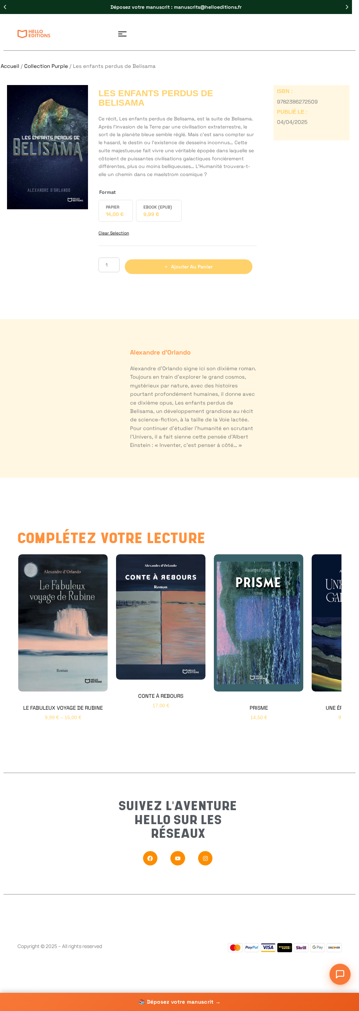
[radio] (116, 211)
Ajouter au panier (191, 267)
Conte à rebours (160, 696)
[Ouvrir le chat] (340, 974)
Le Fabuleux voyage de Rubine (63, 707)
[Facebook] (150, 858)
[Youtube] (177, 858)
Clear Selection (114, 233)
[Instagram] (205, 858)
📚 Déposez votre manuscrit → (179, 1001)
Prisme (259, 707)
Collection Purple (46, 66)
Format (107, 192)
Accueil (10, 66)
